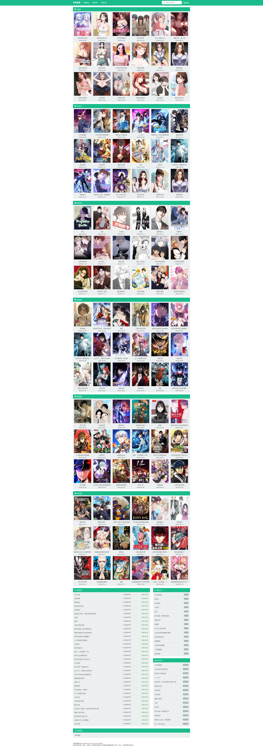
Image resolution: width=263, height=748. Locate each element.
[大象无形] (160, 344)
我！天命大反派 (121, 195)
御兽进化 (121, 425)
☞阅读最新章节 (127, 594)
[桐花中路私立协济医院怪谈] (179, 411)
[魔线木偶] (82, 508)
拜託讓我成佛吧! (102, 582)
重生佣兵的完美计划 (80, 716)
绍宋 (160, 388)
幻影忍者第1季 (140, 552)
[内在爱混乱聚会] (160, 247)
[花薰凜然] (179, 508)
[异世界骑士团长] (82, 24)
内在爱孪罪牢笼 (83, 291)
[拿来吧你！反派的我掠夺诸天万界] (160, 121)
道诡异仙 (141, 388)
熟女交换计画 (82, 68)
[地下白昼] (82, 411)
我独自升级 (179, 135)
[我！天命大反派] (121, 180)
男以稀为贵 (140, 38)
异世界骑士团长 (83, 38)
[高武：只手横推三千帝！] (140, 441)
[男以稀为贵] (140, 24)
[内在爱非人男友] (102, 277)
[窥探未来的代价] (102, 24)
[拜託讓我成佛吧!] (102, 568)
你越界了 (179, 232)
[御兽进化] (121, 411)
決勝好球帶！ (102, 522)
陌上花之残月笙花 (160, 628)
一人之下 (141, 135)
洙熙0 (160, 425)
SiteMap (95, 743)
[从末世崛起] (82, 121)
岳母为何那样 (82, 98)
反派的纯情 (158, 595)
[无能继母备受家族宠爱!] (102, 538)
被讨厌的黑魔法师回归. (160, 552)
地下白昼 (82, 425)
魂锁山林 (121, 261)
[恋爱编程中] (160, 508)
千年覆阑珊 (158, 649)
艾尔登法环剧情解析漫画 (141, 522)
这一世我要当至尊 (140, 358)
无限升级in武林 (179, 485)
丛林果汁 (102, 455)
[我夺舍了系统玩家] (121, 121)
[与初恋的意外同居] (121, 54)
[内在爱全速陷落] (179, 247)
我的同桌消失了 (160, 637)
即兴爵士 (102, 261)
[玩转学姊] (102, 84)
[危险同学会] (102, 54)
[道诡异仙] (140, 374)
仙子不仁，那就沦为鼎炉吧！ (83, 671)
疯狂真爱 (160, 98)
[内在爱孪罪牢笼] (82, 277)
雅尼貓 (121, 552)
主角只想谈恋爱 (141, 328)
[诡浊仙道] (121, 374)
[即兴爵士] (102, 247)
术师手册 (102, 388)
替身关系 (179, 358)
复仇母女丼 (140, 195)
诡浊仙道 (121, 388)
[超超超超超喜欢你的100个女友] (179, 568)
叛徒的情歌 (160, 291)
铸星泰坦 (82, 195)
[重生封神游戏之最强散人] (179, 314)
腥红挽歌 (157, 654)
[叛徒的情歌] (160, 277)
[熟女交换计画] (82, 54)
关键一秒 (141, 485)
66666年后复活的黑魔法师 (101, 485)
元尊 (140, 165)
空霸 (121, 582)
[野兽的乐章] (121, 84)
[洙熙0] (160, 411)
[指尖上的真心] (140, 247)
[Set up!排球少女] (160, 24)
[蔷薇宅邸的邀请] (121, 471)
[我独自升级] (179, 121)
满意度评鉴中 (140, 98)
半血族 (121, 232)
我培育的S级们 (140, 425)
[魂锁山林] (121, 247)
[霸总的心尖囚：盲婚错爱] (102, 180)
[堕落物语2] (179, 54)
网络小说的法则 (83, 388)
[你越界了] (179, 218)
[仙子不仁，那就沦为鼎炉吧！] (102, 344)
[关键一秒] (140, 471)
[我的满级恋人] (121, 277)
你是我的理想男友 (179, 291)
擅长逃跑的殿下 (179, 552)
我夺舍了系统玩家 (121, 135)
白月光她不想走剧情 (101, 135)
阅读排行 (95, 3)
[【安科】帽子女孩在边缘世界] (121, 508)
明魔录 (157, 624)
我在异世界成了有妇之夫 (179, 455)
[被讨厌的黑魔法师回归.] (160, 538)
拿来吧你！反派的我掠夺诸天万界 (165, 682)
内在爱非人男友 (102, 291)
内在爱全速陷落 (179, 261)
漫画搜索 (186, 3)
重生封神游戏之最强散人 (179, 328)
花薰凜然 (179, 522)
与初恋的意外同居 (121, 68)
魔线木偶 (82, 522)
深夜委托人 (160, 232)
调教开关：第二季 (179, 38)
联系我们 (100, 743)
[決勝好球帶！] (102, 508)
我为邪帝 (82, 165)
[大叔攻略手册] (82, 247)
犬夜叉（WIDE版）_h (160, 582)
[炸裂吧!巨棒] (160, 180)
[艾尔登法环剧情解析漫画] (140, 508)
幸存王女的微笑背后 (159, 455)
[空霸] (121, 568)
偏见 (82, 232)
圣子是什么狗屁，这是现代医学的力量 (86, 709)
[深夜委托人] (160, 218)
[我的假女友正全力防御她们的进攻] (82, 538)
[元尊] (140, 151)
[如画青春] (102, 411)
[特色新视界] (140, 54)
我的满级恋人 (121, 291)
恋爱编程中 (160, 522)
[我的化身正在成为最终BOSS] (179, 374)
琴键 (140, 232)
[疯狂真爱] (160, 84)
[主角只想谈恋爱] (140, 314)
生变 (101, 232)
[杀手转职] (82, 471)
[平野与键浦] (140, 277)
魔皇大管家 (121, 165)
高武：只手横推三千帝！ (141, 455)
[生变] (102, 218)
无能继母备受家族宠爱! (102, 552)
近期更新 (86, 3)
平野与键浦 (140, 291)
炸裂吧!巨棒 (160, 195)
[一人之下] (140, 121)
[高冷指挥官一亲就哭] (121, 344)
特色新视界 (140, 68)
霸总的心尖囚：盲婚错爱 (102, 195)
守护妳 (160, 68)
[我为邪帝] (82, 151)
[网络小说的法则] (82, 374)
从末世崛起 (82, 135)
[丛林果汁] (102, 441)
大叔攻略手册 (82, 261)
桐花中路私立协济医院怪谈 (179, 425)
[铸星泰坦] (82, 180)
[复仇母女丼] (140, 180)
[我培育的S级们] (140, 411)
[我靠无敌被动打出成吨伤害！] (160, 314)
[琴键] (140, 218)
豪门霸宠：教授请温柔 (162, 616)
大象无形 (160, 358)
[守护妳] (160, 54)
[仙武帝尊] (102, 151)
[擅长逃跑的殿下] (179, 538)
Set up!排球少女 (160, 38)
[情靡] (121, 314)
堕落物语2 (179, 68)
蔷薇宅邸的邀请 (121, 485)
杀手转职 (82, 485)
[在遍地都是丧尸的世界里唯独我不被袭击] (140, 568)
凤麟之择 (157, 620)
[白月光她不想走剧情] (102, 121)
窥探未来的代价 (102, 38)
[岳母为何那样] (82, 84)
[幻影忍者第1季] (140, 538)
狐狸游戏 (160, 485)
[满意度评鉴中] (140, 84)
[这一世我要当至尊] (140, 344)
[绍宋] (160, 374)
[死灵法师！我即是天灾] (179, 151)
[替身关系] (179, 344)
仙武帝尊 (102, 165)
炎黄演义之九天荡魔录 (81, 720)
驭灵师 (160, 165)
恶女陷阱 (157, 603)
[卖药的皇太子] (121, 441)
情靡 (121, 328)
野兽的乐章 (121, 98)
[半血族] (121, 218)
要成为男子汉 (179, 98)
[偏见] (82, 218)
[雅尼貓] (121, 538)
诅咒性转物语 (121, 38)
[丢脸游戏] (82, 314)
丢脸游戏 (82, 328)
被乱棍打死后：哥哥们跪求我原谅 (85, 614)
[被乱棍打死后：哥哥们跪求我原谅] (102, 314)
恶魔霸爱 (157, 641)
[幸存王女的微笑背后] (160, 441)
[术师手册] (102, 374)
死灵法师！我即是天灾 (179, 165)
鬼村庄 (157, 599)
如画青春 (102, 425)
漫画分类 (104, 3)
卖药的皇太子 (121, 455)
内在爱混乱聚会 (160, 261)
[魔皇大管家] (121, 151)
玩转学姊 (102, 98)
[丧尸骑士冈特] (82, 568)
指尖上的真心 (140, 261)
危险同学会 (102, 68)
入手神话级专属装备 (82, 455)
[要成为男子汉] (179, 84)
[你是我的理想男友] (179, 277)
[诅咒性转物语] (121, 24)
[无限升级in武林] (179, 471)
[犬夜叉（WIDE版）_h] (160, 568)
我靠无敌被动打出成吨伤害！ (83, 633)
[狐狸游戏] (160, 471)
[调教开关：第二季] (179, 24)
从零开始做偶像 (160, 645)
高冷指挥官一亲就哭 (121, 358)
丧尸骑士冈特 (82, 582)
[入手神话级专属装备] (82, 441)
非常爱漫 (76, 2)
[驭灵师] (160, 151)
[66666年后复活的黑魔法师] (102, 471)
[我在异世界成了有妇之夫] (179, 441)
